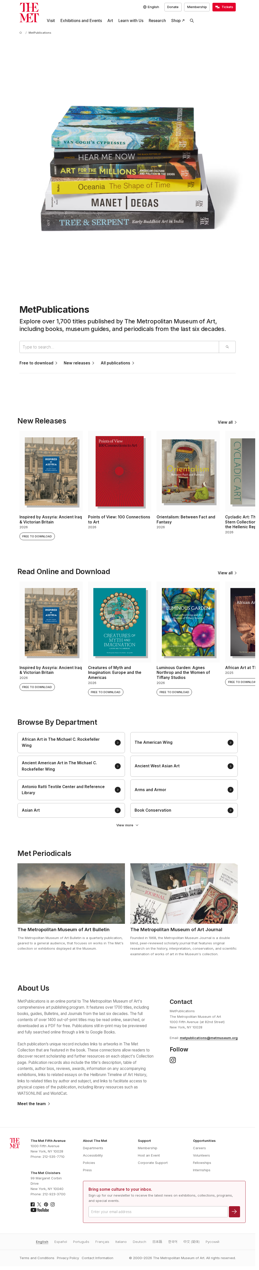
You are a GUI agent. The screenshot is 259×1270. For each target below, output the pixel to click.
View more (124, 825)
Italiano (121, 1242)
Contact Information (97, 1258)
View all (225, 422)
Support (144, 1141)
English (42, 1242)
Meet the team (31, 1104)
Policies (89, 1163)
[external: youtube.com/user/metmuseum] (40, 1210)
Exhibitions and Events (81, 20)
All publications (115, 363)
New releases (77, 363)
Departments (93, 1148)
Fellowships (202, 1163)
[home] (21, 33)
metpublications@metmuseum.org (209, 1038)
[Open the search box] (192, 20)
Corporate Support (153, 1163)
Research (157, 20)
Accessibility (93, 1155)
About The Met (95, 1141)
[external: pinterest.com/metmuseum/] (46, 1204)
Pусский (212, 1242)
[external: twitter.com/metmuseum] (39, 1204)
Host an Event (149, 1155)
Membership (197, 7)
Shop (176, 20)
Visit (51, 20)
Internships (201, 1170)
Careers (199, 1148)
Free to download (36, 363)
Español (60, 1242)
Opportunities (204, 1141)
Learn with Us (130, 20)
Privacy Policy (68, 1258)
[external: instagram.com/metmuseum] (53, 1204)
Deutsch (139, 1242)
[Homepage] (29, 12)
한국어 (172, 1242)
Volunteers (201, 1155)
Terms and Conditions (36, 1258)
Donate (173, 7)
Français (102, 1242)
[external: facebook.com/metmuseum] (33, 1204)
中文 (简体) (191, 1242)
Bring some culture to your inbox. (120, 1189)
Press (87, 1170)
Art (110, 20)
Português (81, 1242)
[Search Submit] (227, 347)
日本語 (157, 1242)
